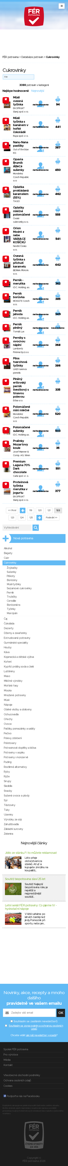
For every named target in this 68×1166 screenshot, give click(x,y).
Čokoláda (9, 623)
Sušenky (11, 572)
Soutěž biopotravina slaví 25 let (25, 879)
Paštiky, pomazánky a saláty (19, 728)
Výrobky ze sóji (12, 819)
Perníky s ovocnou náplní (19, 341)
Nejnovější (37, 91)
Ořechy (8, 719)
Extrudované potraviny (17, 638)
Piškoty (11, 576)
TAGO (16, 201)
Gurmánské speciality (16, 642)
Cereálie (11, 601)
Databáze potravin (32, 57)
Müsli (6, 700)
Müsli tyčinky (14, 584)
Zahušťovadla (11, 824)
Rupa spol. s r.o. (20, 136)
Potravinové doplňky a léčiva (20, 748)
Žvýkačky (12, 568)
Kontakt (8, 1065)
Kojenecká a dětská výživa (19, 657)
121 (49, 510)
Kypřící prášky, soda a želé (19, 666)
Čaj (5, 619)
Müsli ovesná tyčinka (18, 101)
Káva (6, 652)
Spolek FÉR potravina (15, 1049)
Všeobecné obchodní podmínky (21, 1075)
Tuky (6, 810)
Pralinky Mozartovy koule (20, 445)
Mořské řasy (11, 685)
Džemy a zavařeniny (15, 633)
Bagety (8, 553)
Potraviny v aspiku (14, 752)
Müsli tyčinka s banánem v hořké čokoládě (20, 125)
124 (21, 518)
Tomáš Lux (18, 332)
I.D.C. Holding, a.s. (21, 287)
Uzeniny (8, 814)
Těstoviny (9, 805)
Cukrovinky (10, 562)
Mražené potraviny (15, 695)
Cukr (6, 558)
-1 (6, 99)
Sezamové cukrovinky (19, 588)
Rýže (7, 776)
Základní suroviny (13, 829)
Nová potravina (23, 538)
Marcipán (12, 613)
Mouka (7, 690)
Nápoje (8, 704)
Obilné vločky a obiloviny (18, 709)
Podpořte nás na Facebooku (22, 1096)
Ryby (7, 771)
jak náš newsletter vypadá (41, 1035)
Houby (7, 647)
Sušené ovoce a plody (16, 795)
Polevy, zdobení (12, 738)
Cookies (7, 1086)
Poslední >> (51, 518)
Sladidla (8, 786)
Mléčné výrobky (13, 681)
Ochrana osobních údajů (17, 1080)
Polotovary (10, 743)
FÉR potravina (10, 57)
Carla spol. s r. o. (21, 476)
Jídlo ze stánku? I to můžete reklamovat (31, 852)
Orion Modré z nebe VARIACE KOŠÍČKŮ (19, 235)
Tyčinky (11, 609)
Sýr (6, 800)
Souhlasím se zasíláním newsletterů (35, 1021)
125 (31, 518)
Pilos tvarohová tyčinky (20, 362)
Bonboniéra (13, 605)
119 (30, 510)
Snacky (8, 791)
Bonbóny (12, 580)
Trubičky (12, 596)
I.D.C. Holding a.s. (21, 318)
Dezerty (8, 628)
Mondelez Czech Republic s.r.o (21, 177)
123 (12, 518)
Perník (10, 592)
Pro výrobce (10, 1054)
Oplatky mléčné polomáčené (21, 211)
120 (40, 510)
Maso (7, 676)
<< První (12, 510)
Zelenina (8, 834)
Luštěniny (9, 671)
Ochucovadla (11, 714)
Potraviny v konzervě (16, 757)
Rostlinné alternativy (15, 767)
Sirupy (7, 781)
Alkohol (8, 548)
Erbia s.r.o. (18, 400)
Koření (7, 661)
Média (6, 1060)
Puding (7, 762)
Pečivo (7, 733)
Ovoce (8, 724)
